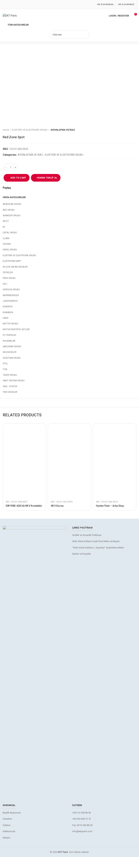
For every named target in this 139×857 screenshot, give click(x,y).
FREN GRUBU (9, 278)
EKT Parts (63, 852)
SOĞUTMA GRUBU (12, 358)
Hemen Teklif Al (47, 177)
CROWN (7, 244)
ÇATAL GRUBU (10, 232)
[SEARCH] (84, 34)
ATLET (6, 221)
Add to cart (18, 177)
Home (6, 129)
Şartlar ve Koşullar (81, 553)
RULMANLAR (9, 341)
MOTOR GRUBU (10, 323)
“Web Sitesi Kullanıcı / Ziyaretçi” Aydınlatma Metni (98, 547)
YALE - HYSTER (10, 386)
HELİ (5, 284)
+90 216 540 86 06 (105, 4)
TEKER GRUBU (10, 375)
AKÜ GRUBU (9, 210)
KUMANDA (8, 312)
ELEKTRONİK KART (12, 261)
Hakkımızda (9, 831)
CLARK (6, 238)
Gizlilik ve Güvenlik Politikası (86, 535)
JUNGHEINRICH (10, 301)
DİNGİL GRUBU (10, 249)
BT (4, 227)
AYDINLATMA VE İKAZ (62, 129)
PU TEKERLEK (9, 335)
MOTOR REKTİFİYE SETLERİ (16, 329)
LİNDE (6, 318)
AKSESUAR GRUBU (12, 204)
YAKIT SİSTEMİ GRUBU (14, 380)
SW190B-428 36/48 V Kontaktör (24, 505)
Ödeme (6, 825)
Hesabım (7, 818)
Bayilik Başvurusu (12, 812)
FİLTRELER (8, 272)
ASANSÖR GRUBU (11, 215)
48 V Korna (57, 505)
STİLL (5, 363)
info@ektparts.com (82, 831)
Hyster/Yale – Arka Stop (110, 505)
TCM (5, 369)
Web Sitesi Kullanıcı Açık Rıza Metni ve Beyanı (96, 541)
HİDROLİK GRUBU (11, 289)
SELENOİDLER (9, 352)
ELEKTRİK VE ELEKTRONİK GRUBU (30, 129)
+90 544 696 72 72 (81, 818)
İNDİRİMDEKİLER (11, 295)
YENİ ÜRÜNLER (10, 392)
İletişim (6, 837)
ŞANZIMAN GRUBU (12, 346)
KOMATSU (8, 306)
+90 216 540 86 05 (126, 4)
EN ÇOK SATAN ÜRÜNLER (15, 267)
